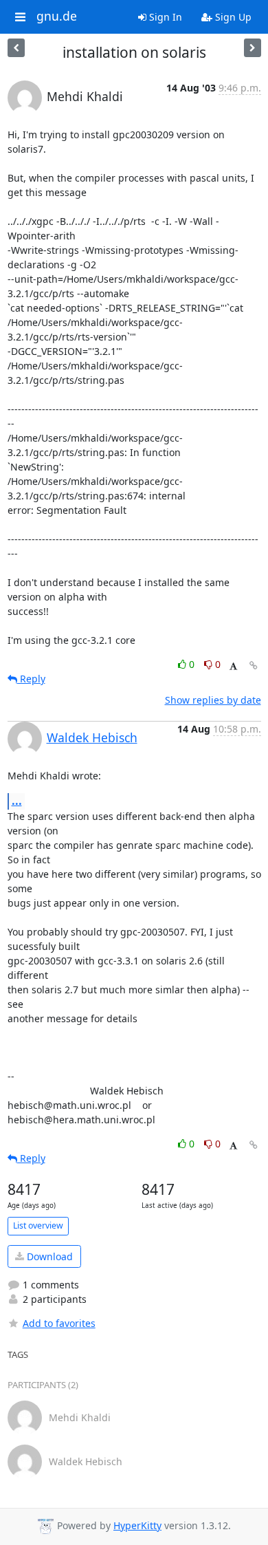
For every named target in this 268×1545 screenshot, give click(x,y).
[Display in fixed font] (233, 666)
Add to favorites (59, 1323)
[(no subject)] (252, 48)
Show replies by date (213, 699)
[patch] (16, 48)
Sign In (164, 16)
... (17, 800)
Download (48, 1256)
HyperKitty (137, 1525)
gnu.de (56, 16)
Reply (31, 678)
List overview (38, 1225)
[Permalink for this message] (253, 665)
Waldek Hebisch (92, 737)
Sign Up (232, 16)
